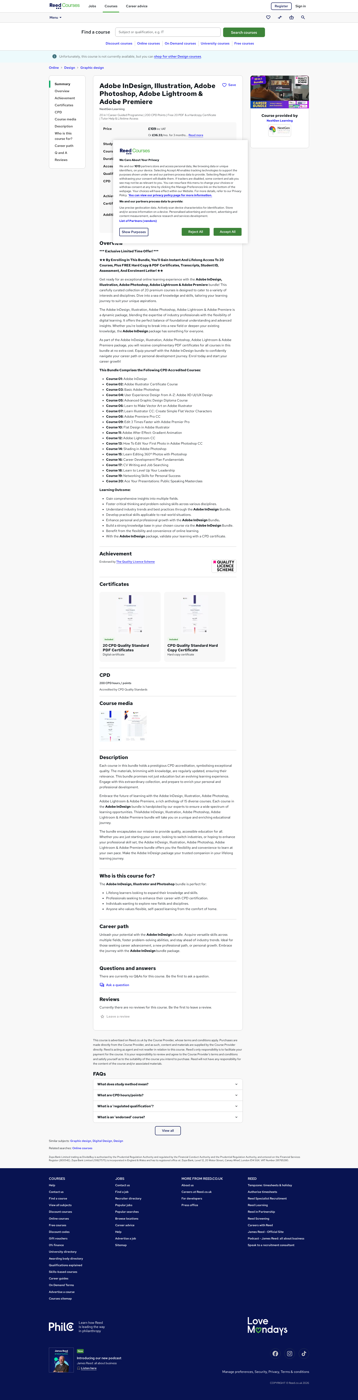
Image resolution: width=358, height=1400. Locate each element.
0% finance (56, 1245)
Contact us (56, 1192)
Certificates (64, 105)
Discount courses (119, 43)
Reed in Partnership (261, 1212)
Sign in (300, 6)
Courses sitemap (60, 1298)
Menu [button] (54, 17)
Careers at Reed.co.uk (196, 1192)
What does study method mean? (123, 1084)
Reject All (195, 232)
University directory (63, 1252)
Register (281, 6)
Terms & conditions (295, 1372)
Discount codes (59, 1232)
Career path (64, 146)
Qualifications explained (65, 1265)
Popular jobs (123, 1205)
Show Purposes (134, 232)
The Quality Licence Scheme (135, 561)
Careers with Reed (260, 1225)
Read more (196, 135)
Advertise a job (125, 1238)
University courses (215, 43)
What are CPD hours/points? (120, 1095)
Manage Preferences (237, 1372)
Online (54, 67)
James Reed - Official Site (266, 1232)
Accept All (228, 232)
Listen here (89, 1368)
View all (168, 1130)
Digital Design (102, 1141)
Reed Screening (258, 1218)
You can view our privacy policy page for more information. (170, 195)
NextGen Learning (280, 120)
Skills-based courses (63, 1272)
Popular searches (127, 1212)
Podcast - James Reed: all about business (276, 1238)
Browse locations (126, 1218)
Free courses (244, 43)
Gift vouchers (58, 1238)
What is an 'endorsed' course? (121, 1117)
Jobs (92, 6)
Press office (189, 1205)
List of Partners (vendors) (138, 221)
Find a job (122, 1192)
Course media (65, 119)
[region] (180, 191)
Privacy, (274, 1372)
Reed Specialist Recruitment (267, 1198)
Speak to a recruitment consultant (271, 1245)
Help (52, 1185)
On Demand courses (180, 43)
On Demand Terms (61, 1285)
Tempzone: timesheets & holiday (270, 1185)
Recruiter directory (128, 1198)
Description (64, 126)
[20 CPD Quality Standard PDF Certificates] (130, 614)
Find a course (95, 32)
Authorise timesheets (262, 1192)
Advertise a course (62, 1292)
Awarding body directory (66, 1258)
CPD (58, 112)
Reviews (61, 160)
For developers (191, 1198)
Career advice (137, 6)
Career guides (58, 1278)
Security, (261, 1372)
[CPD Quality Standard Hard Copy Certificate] (194, 614)
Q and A (61, 153)
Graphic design (92, 67)
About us (187, 1185)
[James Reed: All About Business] (61, 1360)
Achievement (65, 98)
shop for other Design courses (177, 56)
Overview (62, 91)
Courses (111, 6)
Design (69, 67)
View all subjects (60, 1205)
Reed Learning (258, 1205)
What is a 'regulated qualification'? (125, 1106)
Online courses (148, 43)
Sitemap (121, 1245)
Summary (62, 84)
